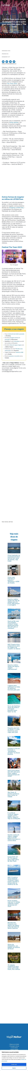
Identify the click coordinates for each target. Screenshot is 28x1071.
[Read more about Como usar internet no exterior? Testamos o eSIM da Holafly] (14, 570)
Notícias (6, 521)
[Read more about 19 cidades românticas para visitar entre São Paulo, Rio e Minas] (14, 957)
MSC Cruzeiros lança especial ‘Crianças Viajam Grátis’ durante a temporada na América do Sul (13, 880)
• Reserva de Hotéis (14, 1044)
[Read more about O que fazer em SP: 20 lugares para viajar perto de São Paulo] (14, 849)
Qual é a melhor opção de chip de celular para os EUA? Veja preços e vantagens (14, 602)
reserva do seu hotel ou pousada (16, 334)
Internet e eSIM (19, 352)
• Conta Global (14, 1047)
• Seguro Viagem (14, 1049)
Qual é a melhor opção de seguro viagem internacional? (13, 667)
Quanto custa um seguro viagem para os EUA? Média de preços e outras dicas (14, 837)
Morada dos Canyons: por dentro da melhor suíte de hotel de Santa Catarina (13, 925)
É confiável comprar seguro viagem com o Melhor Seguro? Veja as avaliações (14, 815)
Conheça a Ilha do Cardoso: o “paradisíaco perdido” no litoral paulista (14, 751)
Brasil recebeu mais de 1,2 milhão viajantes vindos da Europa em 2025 (14, 903)
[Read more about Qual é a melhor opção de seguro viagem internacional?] (14, 657)
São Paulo (11, 521)
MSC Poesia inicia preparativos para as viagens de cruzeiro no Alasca (14, 647)
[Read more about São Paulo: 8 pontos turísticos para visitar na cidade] (14, 785)
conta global (17, 341)
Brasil (3, 521)
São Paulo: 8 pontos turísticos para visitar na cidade (13, 794)
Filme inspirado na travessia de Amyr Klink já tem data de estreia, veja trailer (14, 558)
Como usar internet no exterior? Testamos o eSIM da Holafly (13, 580)
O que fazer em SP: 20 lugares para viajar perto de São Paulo (13, 859)
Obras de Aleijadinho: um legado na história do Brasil (14, 947)
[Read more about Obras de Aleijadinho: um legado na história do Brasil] (14, 937)
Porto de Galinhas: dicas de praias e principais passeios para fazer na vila (14, 709)
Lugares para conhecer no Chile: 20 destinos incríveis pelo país (14, 688)
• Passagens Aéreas (14, 1046)
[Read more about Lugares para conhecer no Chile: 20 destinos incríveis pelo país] (14, 678)
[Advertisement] (14, 181)
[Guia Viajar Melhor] (5, 5)
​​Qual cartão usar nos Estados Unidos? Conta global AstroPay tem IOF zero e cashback (13, 624)
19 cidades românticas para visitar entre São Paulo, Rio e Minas (14, 967)
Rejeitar (14, 1068)
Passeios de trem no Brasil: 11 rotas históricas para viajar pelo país (14, 730)
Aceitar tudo (14, 1064)
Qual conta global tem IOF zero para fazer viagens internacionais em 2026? (14, 773)
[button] (3, 61)
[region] (14, 1060)
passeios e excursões (14, 356)
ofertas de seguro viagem (15, 345)
